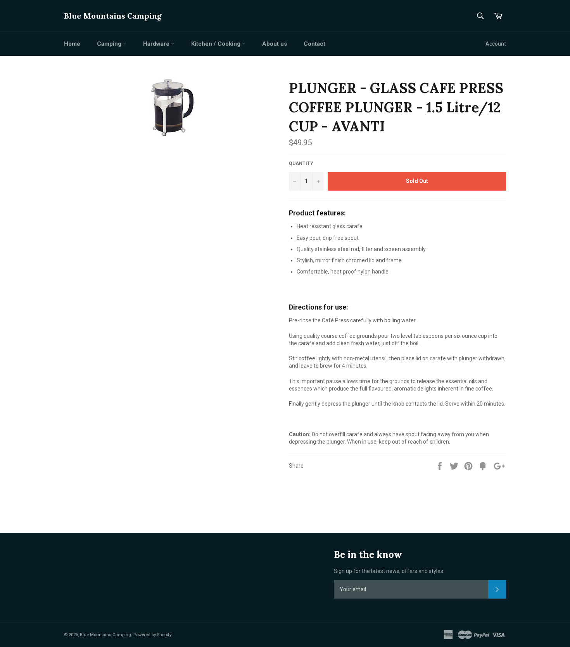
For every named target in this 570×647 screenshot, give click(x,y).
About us (274, 43)
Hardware (157, 43)
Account (495, 44)
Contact (314, 43)
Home (72, 43)
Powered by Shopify (152, 634)
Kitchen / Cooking (216, 43)
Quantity (301, 163)
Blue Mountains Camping (113, 16)
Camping (110, 43)
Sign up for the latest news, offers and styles (388, 571)
